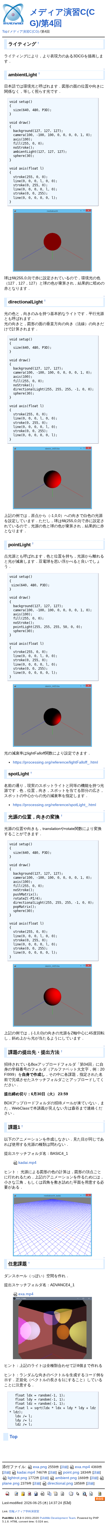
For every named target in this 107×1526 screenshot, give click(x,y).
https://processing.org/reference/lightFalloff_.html (55, 762)
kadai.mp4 (27, 1162)
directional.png (60, 1483)
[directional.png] (52, 477)
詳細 (64, 1467)
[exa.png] (52, 1327)
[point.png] (52, 715)
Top (5, 31)
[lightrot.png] (52, 995)
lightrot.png (17, 1478)
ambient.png (66, 1478)
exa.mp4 (25, 1294)
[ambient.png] (52, 240)
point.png (71, 1472)
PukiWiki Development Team (57, 1517)
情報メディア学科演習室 (24, 1511)
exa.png (40, 1467)
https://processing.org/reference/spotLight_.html (54, 805)
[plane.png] (52, 1225)
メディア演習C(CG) (24, 31)
